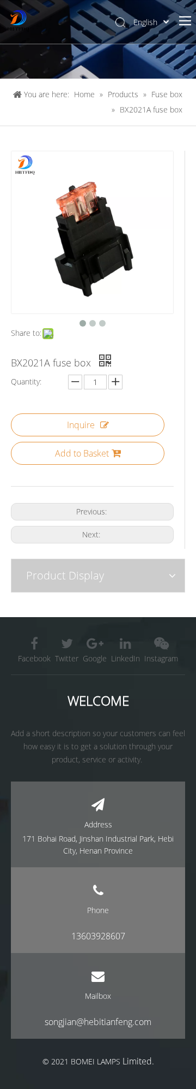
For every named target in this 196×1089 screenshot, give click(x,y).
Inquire (81, 425)
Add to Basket (82, 453)
